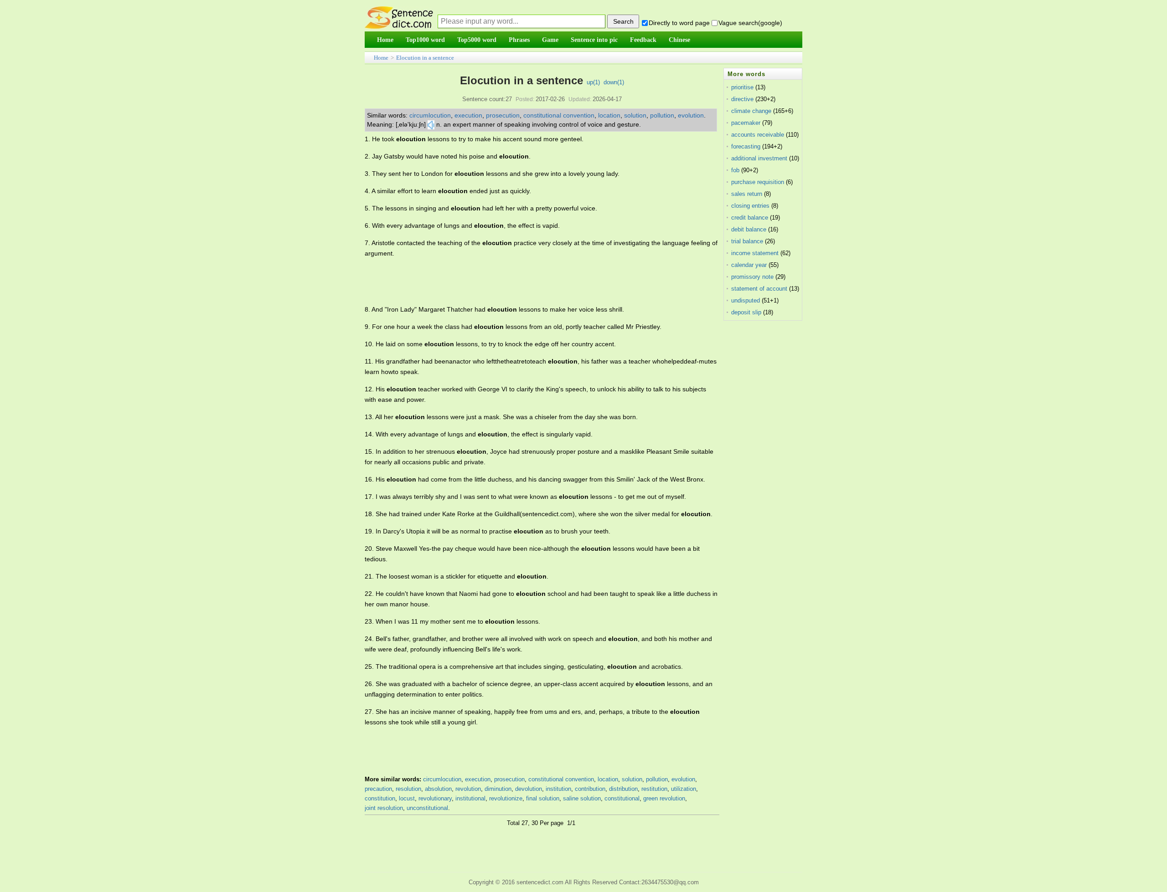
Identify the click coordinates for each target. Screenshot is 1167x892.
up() (593, 82)
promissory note (752, 276)
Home (381, 57)
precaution (378, 788)
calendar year (749, 264)
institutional (470, 798)
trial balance (747, 241)
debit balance (748, 229)
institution (558, 788)
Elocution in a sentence (425, 57)
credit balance (749, 217)
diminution (498, 788)
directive (742, 99)
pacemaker (745, 122)
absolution (438, 788)
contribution (590, 788)
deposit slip (746, 312)
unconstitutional (427, 808)
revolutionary (435, 798)
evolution (691, 115)
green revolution (664, 798)
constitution (380, 798)
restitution (654, 788)
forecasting (745, 146)
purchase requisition (757, 182)
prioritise (742, 87)
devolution (528, 788)
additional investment (759, 158)
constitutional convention (558, 115)
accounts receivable (757, 134)
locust (407, 798)
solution (635, 115)
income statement (755, 253)
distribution (623, 788)
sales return (746, 193)
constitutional (622, 798)
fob (735, 170)
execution (468, 115)
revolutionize (505, 798)
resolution (408, 788)
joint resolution (384, 808)
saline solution (582, 798)
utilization (683, 788)
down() (614, 82)
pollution (662, 115)
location (609, 115)
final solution (542, 798)
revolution (468, 788)
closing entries (750, 205)
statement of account (759, 288)
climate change (751, 111)
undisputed (745, 300)
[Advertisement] (531, 281)
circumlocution (430, 115)
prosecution (503, 115)
